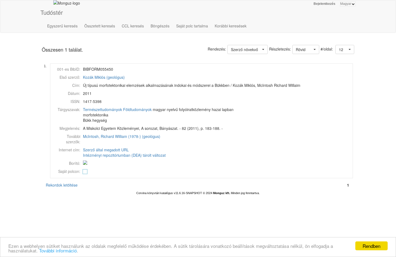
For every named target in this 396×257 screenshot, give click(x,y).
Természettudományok (102, 109)
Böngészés (160, 25)
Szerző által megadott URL (106, 149)
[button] (344, 49)
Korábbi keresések (230, 25)
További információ (58, 250)
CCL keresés (133, 25)
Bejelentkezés (324, 4)
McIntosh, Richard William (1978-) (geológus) (121, 136)
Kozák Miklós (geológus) (104, 77)
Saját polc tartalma (192, 25)
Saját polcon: (69, 171)
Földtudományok (137, 109)
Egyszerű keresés (62, 25)
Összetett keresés (99, 25)
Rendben (371, 245)
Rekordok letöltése (62, 185)
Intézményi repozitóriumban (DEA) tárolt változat (124, 155)
